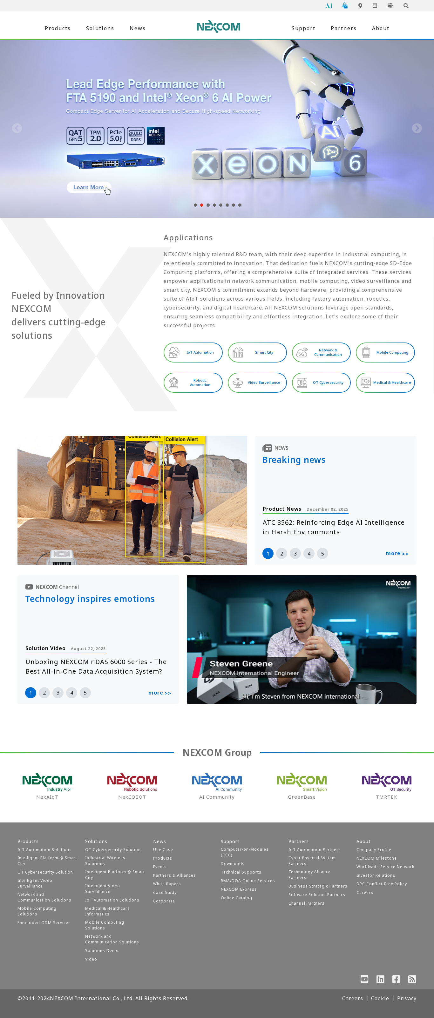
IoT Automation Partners (314, 849)
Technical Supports (241, 872)
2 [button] (281, 553)
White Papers (167, 884)
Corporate (164, 901)
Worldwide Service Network (385, 866)
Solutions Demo (102, 950)
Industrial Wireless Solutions (105, 860)
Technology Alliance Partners (309, 874)
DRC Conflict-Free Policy (381, 884)
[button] (195, 205)
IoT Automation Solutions (44, 849)
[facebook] (396, 980)
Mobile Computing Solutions (37, 911)
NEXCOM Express (239, 889)
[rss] (412, 980)
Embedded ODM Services (44, 922)
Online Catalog (236, 898)
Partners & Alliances (174, 875)
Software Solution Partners (316, 894)
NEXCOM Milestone (376, 858)
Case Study (165, 892)
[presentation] (17, 129)
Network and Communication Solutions (44, 897)
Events (160, 866)
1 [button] (268, 553)
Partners (344, 28)
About (381, 28)
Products (58, 28)
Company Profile (373, 849)
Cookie (380, 998)
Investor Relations (375, 875)
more (397, 553)
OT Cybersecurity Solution (45, 872)
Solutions (100, 28)
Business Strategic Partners (318, 886)
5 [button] (322, 553)
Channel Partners (306, 903)
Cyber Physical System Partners (312, 860)
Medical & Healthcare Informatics (107, 911)
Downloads (233, 863)
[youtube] (365, 980)
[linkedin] (380, 980)
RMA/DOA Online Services (248, 880)
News (138, 28)
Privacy (407, 998)
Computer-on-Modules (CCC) (245, 852)
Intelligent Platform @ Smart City (47, 860)
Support (303, 28)
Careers (364, 892)
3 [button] (295, 553)
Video (91, 959)
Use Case (163, 849)
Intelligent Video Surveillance (34, 883)
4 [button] (309, 553)
